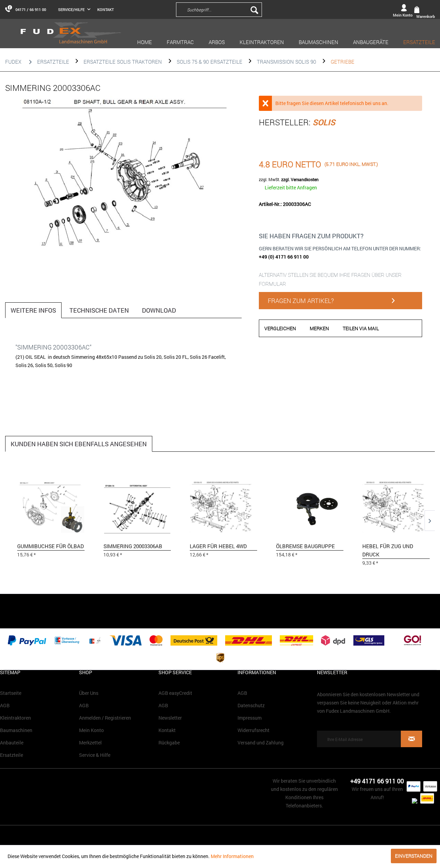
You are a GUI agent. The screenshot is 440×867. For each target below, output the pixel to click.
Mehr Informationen (232, 856)
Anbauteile (11, 742)
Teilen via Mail (361, 328)
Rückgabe (169, 742)
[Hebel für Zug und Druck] (396, 506)
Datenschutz (251, 705)
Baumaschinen (16, 730)
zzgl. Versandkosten (300, 179)
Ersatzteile (11, 755)
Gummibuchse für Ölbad (50, 546)
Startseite (10, 693)
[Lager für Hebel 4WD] (223, 506)
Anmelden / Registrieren (105, 717)
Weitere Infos (33, 310)
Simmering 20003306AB (132, 546)
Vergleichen (280, 328)
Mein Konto (91, 730)
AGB (5, 705)
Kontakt (105, 9)
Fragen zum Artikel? (301, 300)
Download (159, 310)
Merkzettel (90, 742)
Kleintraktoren (15, 717)
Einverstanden (413, 856)
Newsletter (170, 717)
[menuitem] (264, 9)
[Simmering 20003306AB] (137, 506)
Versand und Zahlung (261, 742)
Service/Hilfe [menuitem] (72, 9)
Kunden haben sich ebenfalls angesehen (79, 444)
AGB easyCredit (175, 693)
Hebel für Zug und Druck (387, 550)
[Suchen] (254, 10)
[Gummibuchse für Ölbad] (51, 506)
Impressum (250, 717)
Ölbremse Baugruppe (305, 546)
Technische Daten (99, 310)
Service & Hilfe (94, 755)
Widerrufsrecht (254, 730)
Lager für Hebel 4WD (218, 546)
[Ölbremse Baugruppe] (309, 506)
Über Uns (88, 693)
